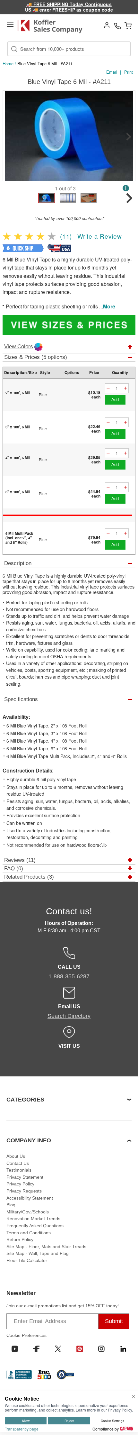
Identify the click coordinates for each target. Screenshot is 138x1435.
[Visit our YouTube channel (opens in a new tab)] (15, 1349)
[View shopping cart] (128, 25)
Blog (10, 1204)
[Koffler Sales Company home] (52, 26)
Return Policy (19, 1239)
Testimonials (18, 1170)
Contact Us (17, 1163)
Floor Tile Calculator (26, 1260)
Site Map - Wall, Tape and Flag (37, 1253)
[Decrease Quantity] (108, 388)
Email (111, 72)
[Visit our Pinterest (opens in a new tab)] (79, 1349)
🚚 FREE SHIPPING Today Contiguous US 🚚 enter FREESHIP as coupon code (69, 7)
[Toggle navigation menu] (10, 25)
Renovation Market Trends (33, 1218)
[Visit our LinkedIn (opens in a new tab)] (123, 1349)
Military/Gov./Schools (27, 1211)
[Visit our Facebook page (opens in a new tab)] (36, 1349)
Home (8, 63)
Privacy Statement (24, 1177)
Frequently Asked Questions (35, 1225)
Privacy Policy (20, 1183)
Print (128, 72)
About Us (15, 1156)
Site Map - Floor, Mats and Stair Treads (46, 1246)
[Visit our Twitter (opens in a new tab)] (58, 1349)
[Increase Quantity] (125, 388)
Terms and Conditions (28, 1232)
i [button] (125, 188)
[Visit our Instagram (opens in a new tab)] (101, 1349)
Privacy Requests (24, 1190)
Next (128, 137)
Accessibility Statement (29, 1198)
